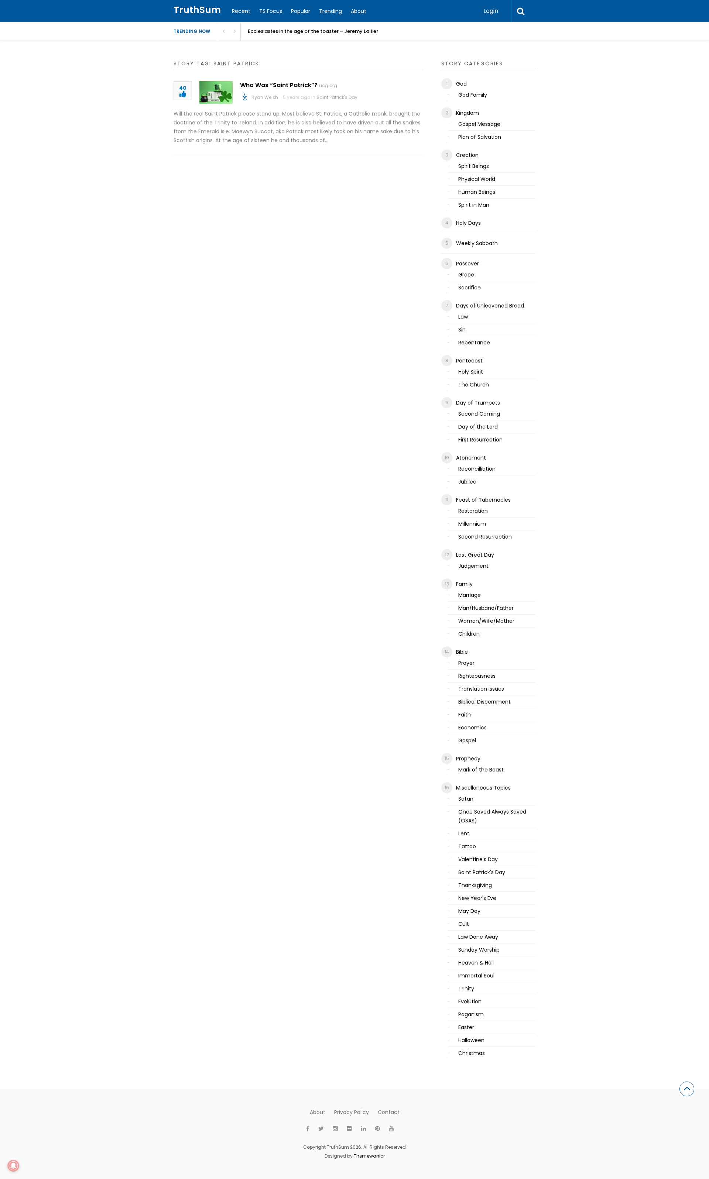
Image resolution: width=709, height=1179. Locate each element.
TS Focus (270, 11)
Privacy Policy (351, 1112)
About (358, 11)
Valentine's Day (478, 859)
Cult (463, 924)
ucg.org (328, 85)
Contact (389, 1112)
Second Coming (479, 413)
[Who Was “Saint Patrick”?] (216, 92)
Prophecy (468, 758)
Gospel (467, 740)
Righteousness (477, 676)
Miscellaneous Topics (483, 787)
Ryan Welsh (264, 97)
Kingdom (467, 113)
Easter (466, 1027)
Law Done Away (478, 937)
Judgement (473, 566)
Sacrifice (469, 287)
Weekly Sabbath (477, 243)
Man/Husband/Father (486, 608)
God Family (472, 95)
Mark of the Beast (481, 769)
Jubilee (467, 481)
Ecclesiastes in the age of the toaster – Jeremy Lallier (313, 31)
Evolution (470, 1001)
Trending (330, 11)
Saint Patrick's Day (336, 97)
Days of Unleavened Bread (490, 305)
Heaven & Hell (476, 962)
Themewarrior (369, 1156)
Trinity (466, 988)
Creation (467, 155)
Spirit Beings (473, 166)
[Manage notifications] (13, 1166)
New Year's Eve (477, 898)
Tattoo (467, 846)
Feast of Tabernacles (483, 499)
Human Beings (476, 192)
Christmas (471, 1053)
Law (463, 316)
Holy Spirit (470, 371)
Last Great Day (475, 554)
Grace (466, 274)
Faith (464, 714)
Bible (462, 652)
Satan (465, 798)
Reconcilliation (477, 468)
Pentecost (469, 360)
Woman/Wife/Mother (486, 621)
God (461, 83)
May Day (469, 911)
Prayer (466, 663)
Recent (241, 11)
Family (464, 584)
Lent (463, 833)
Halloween (471, 1040)
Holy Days (468, 223)
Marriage (469, 595)
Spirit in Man (473, 205)
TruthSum (197, 9)
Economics (472, 727)
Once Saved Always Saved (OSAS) (492, 816)
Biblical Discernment (484, 701)
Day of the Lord (478, 426)
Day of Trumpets (478, 402)
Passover (467, 263)
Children (469, 633)
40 (182, 88)
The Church (473, 384)
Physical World (476, 179)
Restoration (473, 511)
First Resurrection (480, 439)
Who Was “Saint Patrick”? (279, 85)
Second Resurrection (485, 536)
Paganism (471, 1014)
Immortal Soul (476, 975)
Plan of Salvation (479, 137)
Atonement (471, 457)
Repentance (474, 342)
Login (490, 11)
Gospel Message (479, 124)
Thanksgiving (475, 885)
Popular (300, 11)
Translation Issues (481, 688)
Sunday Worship (479, 949)
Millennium (472, 523)
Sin (462, 329)
